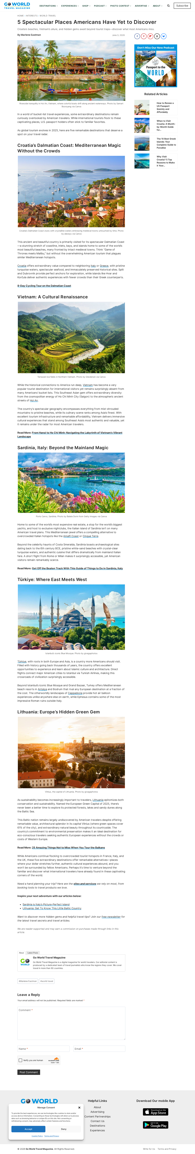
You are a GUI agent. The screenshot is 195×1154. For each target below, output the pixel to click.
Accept (28, 1129)
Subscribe (182, 5)
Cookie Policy (37, 1136)
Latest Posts (33, 953)
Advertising (97, 1111)
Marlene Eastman (31, 34)
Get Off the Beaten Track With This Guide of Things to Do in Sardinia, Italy (77, 568)
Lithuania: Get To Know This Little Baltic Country (52, 908)
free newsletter (111, 916)
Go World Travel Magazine (49, 957)
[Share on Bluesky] (163, 36)
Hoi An (34, 400)
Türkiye (21, 661)
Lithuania (98, 799)
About (21, 953)
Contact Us (97, 1121)
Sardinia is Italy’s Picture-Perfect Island (46, 904)
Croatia (21, 265)
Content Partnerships (97, 1116)
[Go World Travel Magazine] (25, 962)
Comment (26, 1010)
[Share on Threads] (157, 36)
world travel (46, 981)
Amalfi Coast (71, 536)
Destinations (97, 1125)
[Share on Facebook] (137, 36)
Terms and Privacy (51, 1136)
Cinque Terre (90, 536)
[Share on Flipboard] (150, 36)
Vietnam (88, 384)
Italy (93, 265)
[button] (79, 1107)
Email (79, 1048)
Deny (64, 1129)
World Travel (48, 15)
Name (23, 1048)
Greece (104, 265)
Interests (32, 15)
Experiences (97, 1130)
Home (20, 15)
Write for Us (149, 1149)
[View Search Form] (168, 5)
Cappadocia (75, 693)
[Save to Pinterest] (144, 36)
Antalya (42, 689)
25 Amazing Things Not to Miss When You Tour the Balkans (68, 847)
